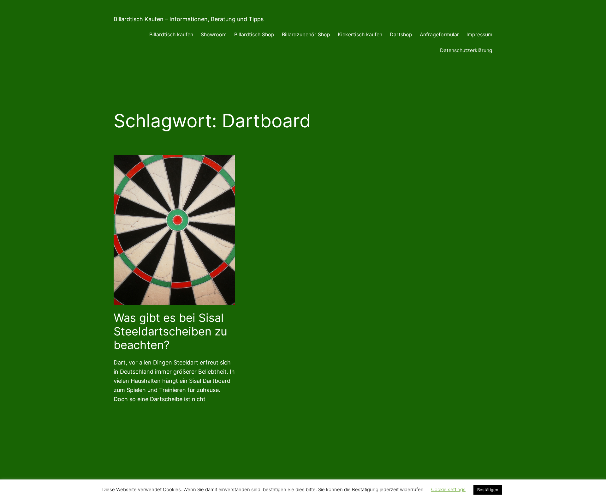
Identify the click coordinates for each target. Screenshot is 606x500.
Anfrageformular (439, 34)
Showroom (214, 34)
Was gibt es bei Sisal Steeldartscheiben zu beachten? (170, 331)
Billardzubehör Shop (306, 34)
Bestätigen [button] (487, 489)
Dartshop (401, 34)
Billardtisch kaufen (171, 34)
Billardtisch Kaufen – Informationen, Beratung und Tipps (189, 19)
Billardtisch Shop (254, 34)
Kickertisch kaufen (360, 34)
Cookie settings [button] (448, 489)
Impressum (479, 34)
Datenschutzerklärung (466, 50)
